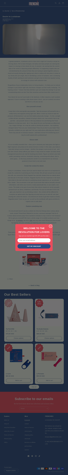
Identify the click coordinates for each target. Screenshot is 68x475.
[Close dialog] (50, 226)
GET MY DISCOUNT (34, 246)
